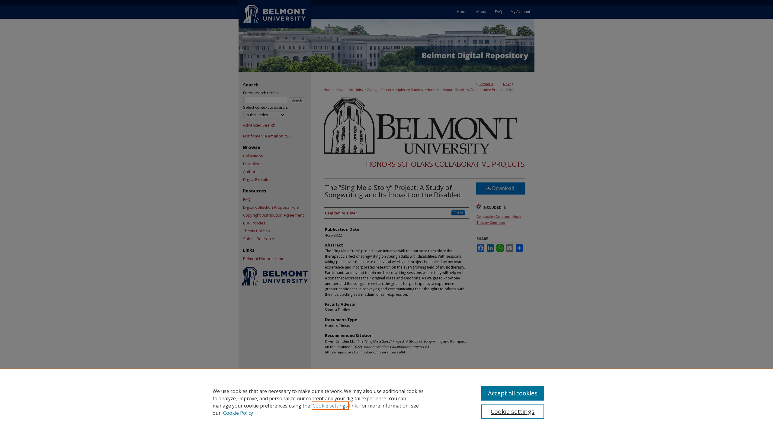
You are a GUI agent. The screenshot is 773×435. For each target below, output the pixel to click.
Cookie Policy (238, 413)
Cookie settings (330, 405)
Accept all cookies (512, 393)
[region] (386, 402)
